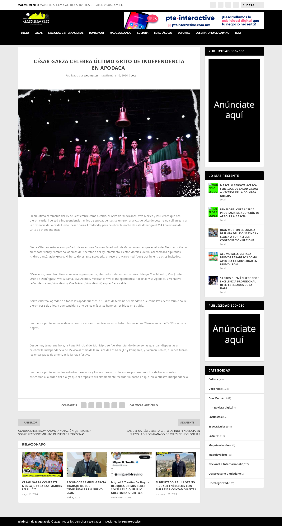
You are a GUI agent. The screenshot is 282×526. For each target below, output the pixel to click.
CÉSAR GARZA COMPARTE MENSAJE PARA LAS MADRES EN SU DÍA (42, 485)
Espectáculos (163, 32)
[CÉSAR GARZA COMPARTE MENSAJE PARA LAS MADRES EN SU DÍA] (42, 464)
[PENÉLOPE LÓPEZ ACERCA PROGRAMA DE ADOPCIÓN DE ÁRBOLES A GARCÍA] (213, 212)
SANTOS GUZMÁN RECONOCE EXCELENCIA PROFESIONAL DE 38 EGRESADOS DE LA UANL (239, 283)
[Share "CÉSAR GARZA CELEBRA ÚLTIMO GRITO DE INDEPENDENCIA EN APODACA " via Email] (114, 405)
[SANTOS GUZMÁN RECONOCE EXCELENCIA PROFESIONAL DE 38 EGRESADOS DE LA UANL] (213, 280)
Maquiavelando (120, 32)
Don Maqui (96, 32)
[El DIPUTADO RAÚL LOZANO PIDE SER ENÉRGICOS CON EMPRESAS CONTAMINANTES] (176, 464)
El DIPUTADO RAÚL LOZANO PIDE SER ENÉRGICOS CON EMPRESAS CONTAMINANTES (176, 485)
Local (38, 32)
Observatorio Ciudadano (212, 32)
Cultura (142, 32)
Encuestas (215, 417)
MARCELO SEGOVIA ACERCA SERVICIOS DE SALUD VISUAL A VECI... (82, 5)
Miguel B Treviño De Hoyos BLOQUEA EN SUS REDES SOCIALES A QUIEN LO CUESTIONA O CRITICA (130, 487)
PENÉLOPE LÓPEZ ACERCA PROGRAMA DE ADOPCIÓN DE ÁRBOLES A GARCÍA (239, 213)
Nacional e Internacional (65, 32)
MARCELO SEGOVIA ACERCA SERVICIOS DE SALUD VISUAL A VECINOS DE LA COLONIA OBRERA (239, 190)
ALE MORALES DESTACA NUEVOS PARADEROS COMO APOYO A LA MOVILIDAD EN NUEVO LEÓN (238, 259)
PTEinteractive (131, 521)
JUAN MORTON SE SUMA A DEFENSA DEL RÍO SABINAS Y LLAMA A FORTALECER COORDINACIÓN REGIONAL (239, 235)
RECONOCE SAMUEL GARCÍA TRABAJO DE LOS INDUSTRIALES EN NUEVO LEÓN (86, 487)
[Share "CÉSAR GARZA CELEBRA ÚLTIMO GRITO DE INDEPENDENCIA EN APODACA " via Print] (122, 405)
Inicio (25, 32)
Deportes (184, 32)
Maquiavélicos (218, 454)
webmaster (91, 75)
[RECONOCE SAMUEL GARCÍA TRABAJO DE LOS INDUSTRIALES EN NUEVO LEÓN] (87, 464)
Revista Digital (223, 407)
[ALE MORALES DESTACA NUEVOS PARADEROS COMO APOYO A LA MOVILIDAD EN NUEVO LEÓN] (213, 256)
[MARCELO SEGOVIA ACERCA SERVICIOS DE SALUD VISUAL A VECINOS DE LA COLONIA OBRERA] (213, 188)
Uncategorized (218, 483)
